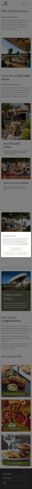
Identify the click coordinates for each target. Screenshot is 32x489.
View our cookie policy (22, 244)
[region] (16, 244)
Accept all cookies (22, 253)
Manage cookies (16, 249)
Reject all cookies (10, 253)
